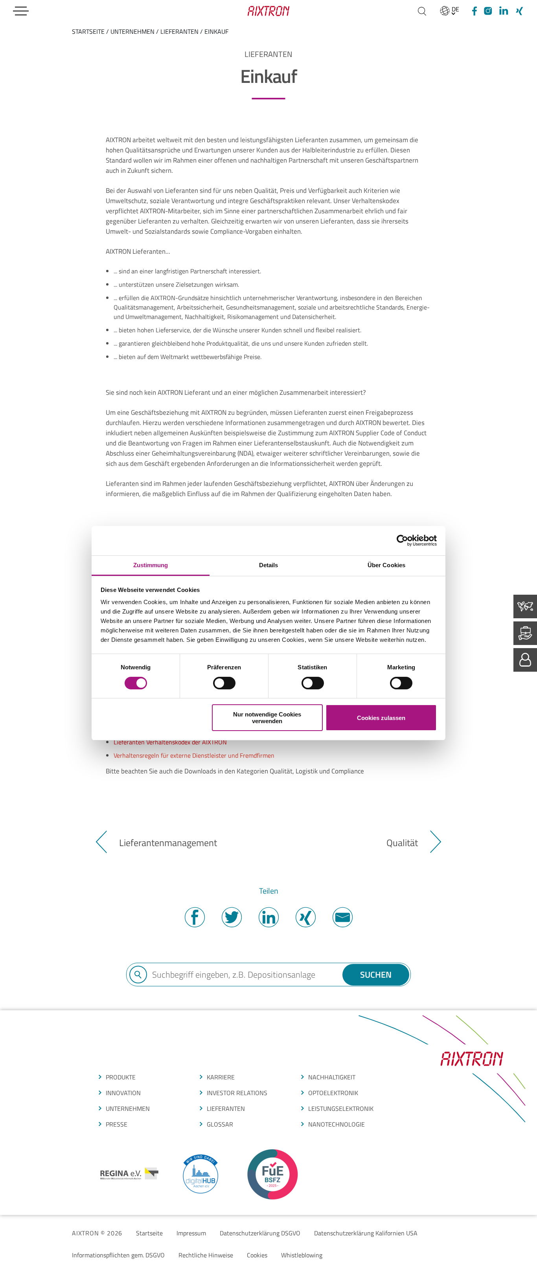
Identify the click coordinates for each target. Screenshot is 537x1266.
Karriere (221, 1077)
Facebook (194, 917)
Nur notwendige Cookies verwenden (267, 717)
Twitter (231, 917)
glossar (220, 1124)
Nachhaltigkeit (331, 1077)
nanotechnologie (336, 1124)
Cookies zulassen (381, 718)
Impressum (191, 1233)
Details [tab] (268, 565)
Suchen (376, 974)
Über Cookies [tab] (386, 565)
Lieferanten (179, 31)
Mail (342, 917)
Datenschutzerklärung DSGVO (260, 1233)
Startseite (149, 1233)
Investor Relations (237, 1092)
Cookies (257, 1255)
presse (116, 1124)
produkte (121, 1077)
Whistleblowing (301, 1255)
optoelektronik (333, 1092)
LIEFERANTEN (226, 1108)
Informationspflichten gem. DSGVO (118, 1255)
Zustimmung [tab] (150, 565)
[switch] (224, 683)
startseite (88, 31)
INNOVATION (123, 1092)
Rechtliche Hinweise (205, 1255)
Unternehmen (132, 31)
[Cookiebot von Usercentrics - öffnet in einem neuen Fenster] (402, 540)
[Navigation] (20, 11)
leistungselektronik (340, 1108)
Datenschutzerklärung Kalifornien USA (365, 1233)
